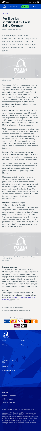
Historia (23, 341)
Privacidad (5, 392)
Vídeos (4, 341)
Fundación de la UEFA (8, 370)
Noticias (4, 345)
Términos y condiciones (9, 396)
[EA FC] (24, 326)
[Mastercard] (27, 321)
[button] (13, 6)
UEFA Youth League (5, 6)
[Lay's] (13, 321)
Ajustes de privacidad (8, 402)
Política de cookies (7, 399)
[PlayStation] (7, 321)
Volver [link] (6, 13)
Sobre (23, 345)
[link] (25, 6)
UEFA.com (5, 366)
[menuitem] (14, 6)
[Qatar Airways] (17, 326)
